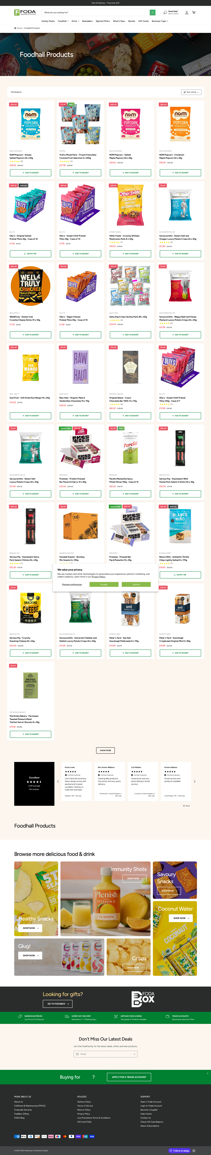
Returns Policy (84, 1109)
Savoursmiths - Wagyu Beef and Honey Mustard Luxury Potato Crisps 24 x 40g (178, 318)
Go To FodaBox (56, 1003)
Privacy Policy (83, 1113)
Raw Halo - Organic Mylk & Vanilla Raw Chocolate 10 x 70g (74, 399)
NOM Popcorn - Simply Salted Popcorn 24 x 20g (21, 156)
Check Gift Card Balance (152, 1122)
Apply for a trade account (129, 1077)
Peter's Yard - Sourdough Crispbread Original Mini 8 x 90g (174, 639)
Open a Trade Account (151, 1101)
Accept (104, 584)
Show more (105, 750)
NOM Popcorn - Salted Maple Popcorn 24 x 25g (120, 156)
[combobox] (99, 12)
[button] (193, 12)
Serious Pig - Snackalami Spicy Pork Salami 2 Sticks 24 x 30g (24, 558)
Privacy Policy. (99, 576)
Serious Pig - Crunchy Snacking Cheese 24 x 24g (22, 639)
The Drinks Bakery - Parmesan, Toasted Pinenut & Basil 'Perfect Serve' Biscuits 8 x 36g (24, 719)
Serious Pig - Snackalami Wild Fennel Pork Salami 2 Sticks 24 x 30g (176, 480)
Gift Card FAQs (84, 1122)
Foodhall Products (32, 28)
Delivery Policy (84, 1101)
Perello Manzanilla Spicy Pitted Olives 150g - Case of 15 (123, 480)
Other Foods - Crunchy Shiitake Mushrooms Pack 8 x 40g (124, 237)
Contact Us (146, 1118)
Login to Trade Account (151, 1105)
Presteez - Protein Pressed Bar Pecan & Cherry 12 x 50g (72, 480)
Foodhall (62, 21)
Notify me (31, 254)
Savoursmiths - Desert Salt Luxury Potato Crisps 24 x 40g (24, 480)
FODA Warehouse (26, 1151)
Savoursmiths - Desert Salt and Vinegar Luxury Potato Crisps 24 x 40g (178, 237)
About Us (18, 1101)
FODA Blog (19, 1118)
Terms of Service (85, 1105)
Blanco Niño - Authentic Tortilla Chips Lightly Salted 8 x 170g (174, 558)
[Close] (208, 1073)
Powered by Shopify (41, 1151)
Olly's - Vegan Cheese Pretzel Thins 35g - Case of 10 (73, 318)
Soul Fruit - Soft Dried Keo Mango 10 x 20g (30, 397)
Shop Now (29, 928)
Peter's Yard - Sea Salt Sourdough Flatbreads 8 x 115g (124, 639)
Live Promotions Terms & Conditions (93, 1118)
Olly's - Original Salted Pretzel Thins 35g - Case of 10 (24, 237)
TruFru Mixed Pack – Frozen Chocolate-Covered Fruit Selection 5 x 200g (78, 156)
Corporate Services (23, 1109)
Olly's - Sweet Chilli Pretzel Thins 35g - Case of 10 (72, 237)
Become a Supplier (149, 1109)
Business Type (159, 21)
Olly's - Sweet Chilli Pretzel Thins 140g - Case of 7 (172, 399)
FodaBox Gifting (21, 1113)
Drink (74, 21)
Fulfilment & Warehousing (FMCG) (30, 1105)
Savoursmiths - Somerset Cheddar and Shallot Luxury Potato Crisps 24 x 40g (78, 639)
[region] (126, 781)
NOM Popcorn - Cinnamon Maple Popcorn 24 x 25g (171, 156)
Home (19, 28)
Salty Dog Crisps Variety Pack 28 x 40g (128, 316)
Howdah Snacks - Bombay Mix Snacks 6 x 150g (71, 558)
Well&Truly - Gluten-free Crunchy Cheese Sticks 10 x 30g (25, 318)
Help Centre (146, 1113)
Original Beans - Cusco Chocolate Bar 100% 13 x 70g (123, 399)
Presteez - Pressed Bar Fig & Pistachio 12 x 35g (120, 558)
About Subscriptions (150, 1126)
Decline (136, 584)
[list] (105, 1018)
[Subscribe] (134, 1054)
